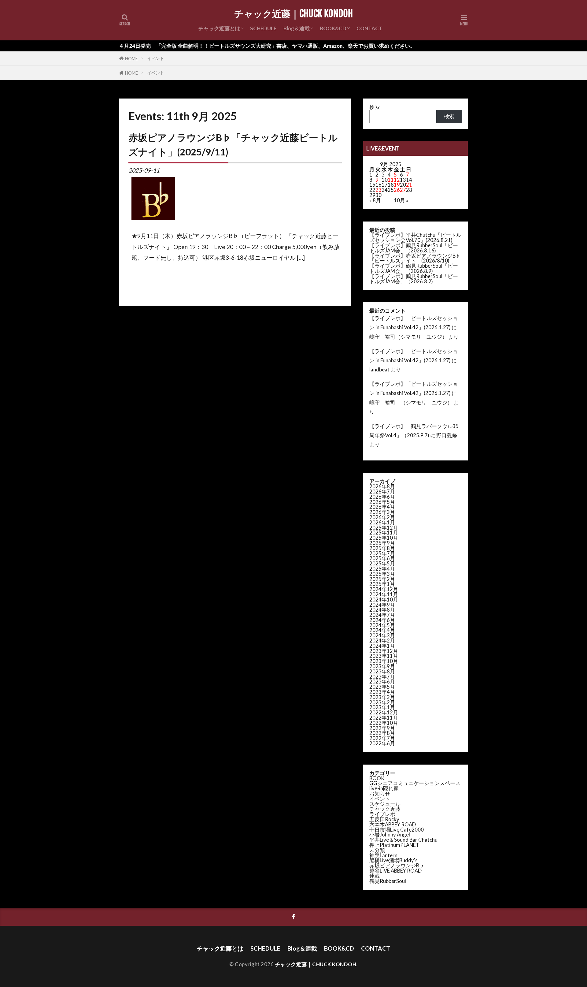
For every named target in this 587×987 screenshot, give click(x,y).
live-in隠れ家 (384, 788)
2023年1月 (382, 707)
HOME (131, 58)
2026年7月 (382, 491)
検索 (374, 107)
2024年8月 (382, 609)
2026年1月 (382, 522)
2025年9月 (382, 543)
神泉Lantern (383, 855)
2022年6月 (382, 743)
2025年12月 (383, 527)
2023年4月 (382, 692)
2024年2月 (382, 640)
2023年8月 (382, 671)
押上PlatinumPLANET (394, 845)
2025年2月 (382, 579)
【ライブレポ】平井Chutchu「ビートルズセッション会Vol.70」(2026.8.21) (415, 237)
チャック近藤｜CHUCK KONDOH (293, 13)
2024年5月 (382, 625)
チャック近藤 (385, 809)
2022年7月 (382, 738)
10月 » (401, 200)
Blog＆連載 (296, 28)
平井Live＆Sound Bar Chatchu (403, 839)
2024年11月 (383, 594)
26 (397, 190)
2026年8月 (382, 486)
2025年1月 (382, 584)
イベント (155, 58)
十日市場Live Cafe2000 (396, 829)
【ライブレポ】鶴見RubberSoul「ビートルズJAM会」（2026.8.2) (413, 279)
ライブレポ (382, 814)
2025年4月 (382, 568)
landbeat (379, 369)
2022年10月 (383, 723)
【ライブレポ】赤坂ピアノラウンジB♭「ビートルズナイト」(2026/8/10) (415, 258)
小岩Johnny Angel (389, 834)
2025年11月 (383, 532)
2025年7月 (382, 553)
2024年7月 (382, 615)
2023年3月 (382, 697)
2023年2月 (382, 702)
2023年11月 (383, 656)
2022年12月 (383, 712)
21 (409, 184)
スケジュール (385, 804)
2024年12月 (383, 589)
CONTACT (369, 28)
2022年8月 (382, 733)
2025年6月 (382, 558)
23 (378, 190)
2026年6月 (382, 497)
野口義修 (446, 435)
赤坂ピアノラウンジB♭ (396, 865)
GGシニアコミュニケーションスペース (414, 783)
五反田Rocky (384, 819)
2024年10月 (383, 599)
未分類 (377, 850)
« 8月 (375, 200)
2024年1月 (382, 645)
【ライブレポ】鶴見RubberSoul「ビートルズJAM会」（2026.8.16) (413, 248)
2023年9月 (382, 666)
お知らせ (379, 793)
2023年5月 (382, 686)
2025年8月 (382, 548)
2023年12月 (383, 651)
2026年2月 (382, 517)
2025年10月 (383, 537)
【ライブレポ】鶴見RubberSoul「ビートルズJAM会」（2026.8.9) (413, 268)
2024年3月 (382, 635)
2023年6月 (382, 681)
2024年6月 (382, 620)
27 (403, 190)
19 (397, 184)
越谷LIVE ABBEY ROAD (395, 870)
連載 (374, 876)
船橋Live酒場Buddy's (393, 860)
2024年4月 (382, 630)
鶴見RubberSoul (387, 881)
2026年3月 (382, 512)
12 (397, 180)
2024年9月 (382, 605)
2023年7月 (382, 676)
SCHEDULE (263, 28)
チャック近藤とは (219, 28)
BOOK (377, 778)
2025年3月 (382, 574)
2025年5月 (382, 563)
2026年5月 (382, 502)
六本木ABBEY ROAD (392, 824)
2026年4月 (382, 507)
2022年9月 (382, 728)
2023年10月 (383, 661)
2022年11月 (383, 717)
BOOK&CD (333, 28)
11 (391, 180)
